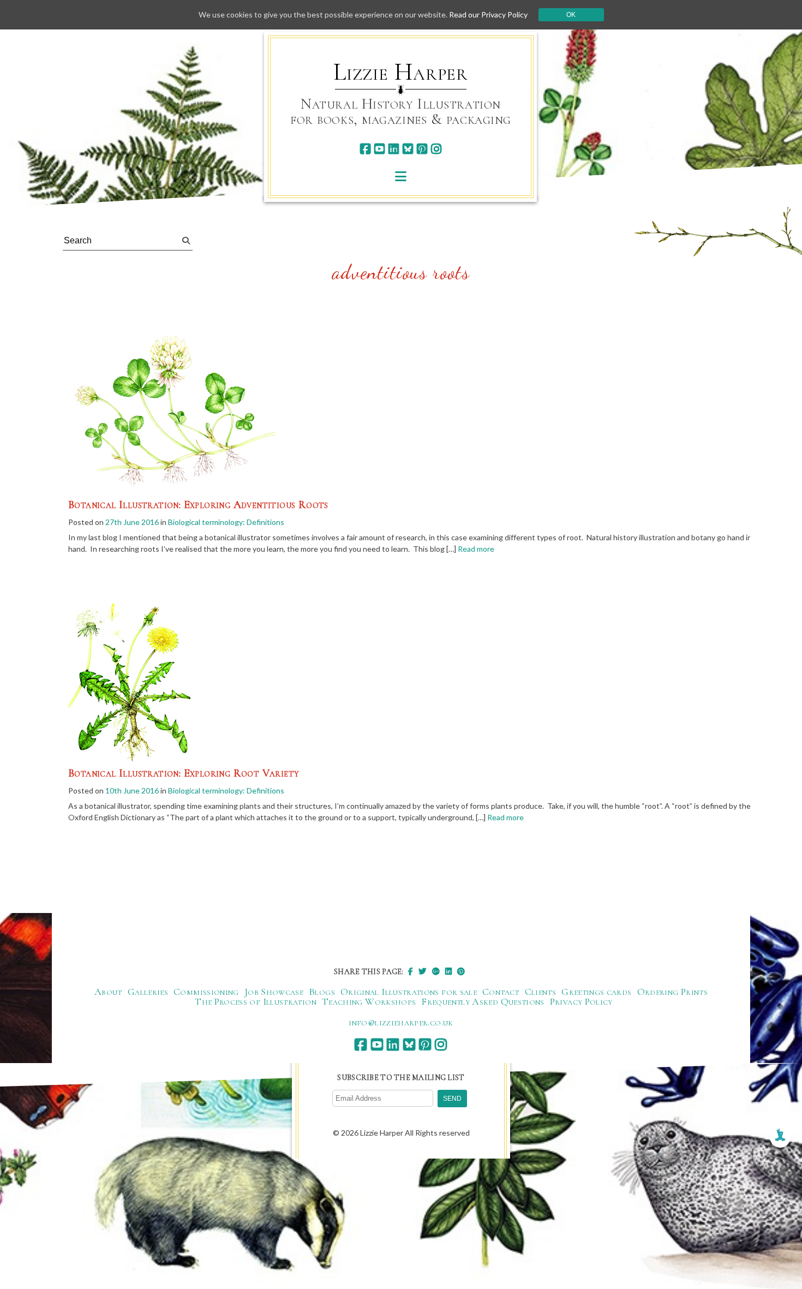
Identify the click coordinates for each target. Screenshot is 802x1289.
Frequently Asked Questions (482, 1001)
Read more (476, 548)
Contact (500, 992)
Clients (540, 992)
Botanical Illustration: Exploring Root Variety (183, 773)
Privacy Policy (581, 1001)
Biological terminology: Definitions (226, 522)
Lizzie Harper (400, 72)
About (108, 992)
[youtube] (379, 148)
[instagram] (436, 148)
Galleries (148, 992)
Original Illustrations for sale (408, 992)
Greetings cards (596, 992)
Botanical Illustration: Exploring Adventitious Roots (198, 504)
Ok (571, 15)
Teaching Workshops (369, 1001)
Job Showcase (273, 992)
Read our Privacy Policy (488, 14)
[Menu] (400, 176)
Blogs (322, 992)
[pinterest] (422, 148)
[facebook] (365, 148)
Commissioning (206, 992)
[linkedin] (393, 148)
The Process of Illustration (255, 1001)
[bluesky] (408, 148)
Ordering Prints (672, 992)
